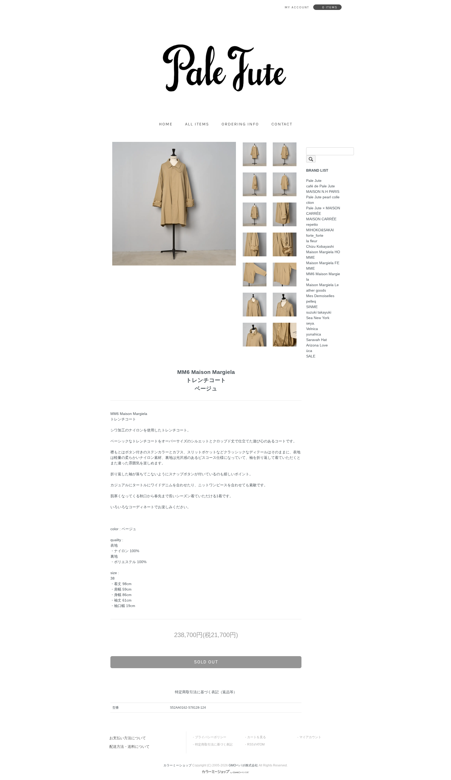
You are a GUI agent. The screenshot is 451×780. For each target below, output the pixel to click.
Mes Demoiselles (320, 296)
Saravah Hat (316, 340)
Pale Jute (314, 180)
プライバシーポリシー (210, 737)
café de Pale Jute (320, 186)
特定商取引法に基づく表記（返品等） (206, 692)
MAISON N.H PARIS (322, 191)
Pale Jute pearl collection (323, 200)
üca (309, 351)
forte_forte (314, 235)
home (166, 124)
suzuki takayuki (318, 312)
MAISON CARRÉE (321, 219)
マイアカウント (310, 737)
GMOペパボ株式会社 (243, 765)
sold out (206, 662)
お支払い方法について (127, 738)
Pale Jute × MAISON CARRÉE (323, 211)
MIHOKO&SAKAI (320, 230)
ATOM (260, 744)
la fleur (311, 241)
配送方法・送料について (129, 746)
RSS (250, 744)
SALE (310, 356)
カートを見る (256, 737)
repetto (312, 224)
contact (281, 124)
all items (197, 124)
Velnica (312, 329)
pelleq (311, 301)
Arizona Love (317, 345)
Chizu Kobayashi (320, 246)
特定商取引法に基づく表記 (214, 744)
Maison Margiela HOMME (323, 254)
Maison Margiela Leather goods (322, 287)
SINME (312, 307)
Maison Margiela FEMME (322, 265)
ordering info (240, 124)
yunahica (313, 334)
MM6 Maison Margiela (323, 276)
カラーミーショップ (177, 765)
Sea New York (317, 318)
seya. (310, 323)
